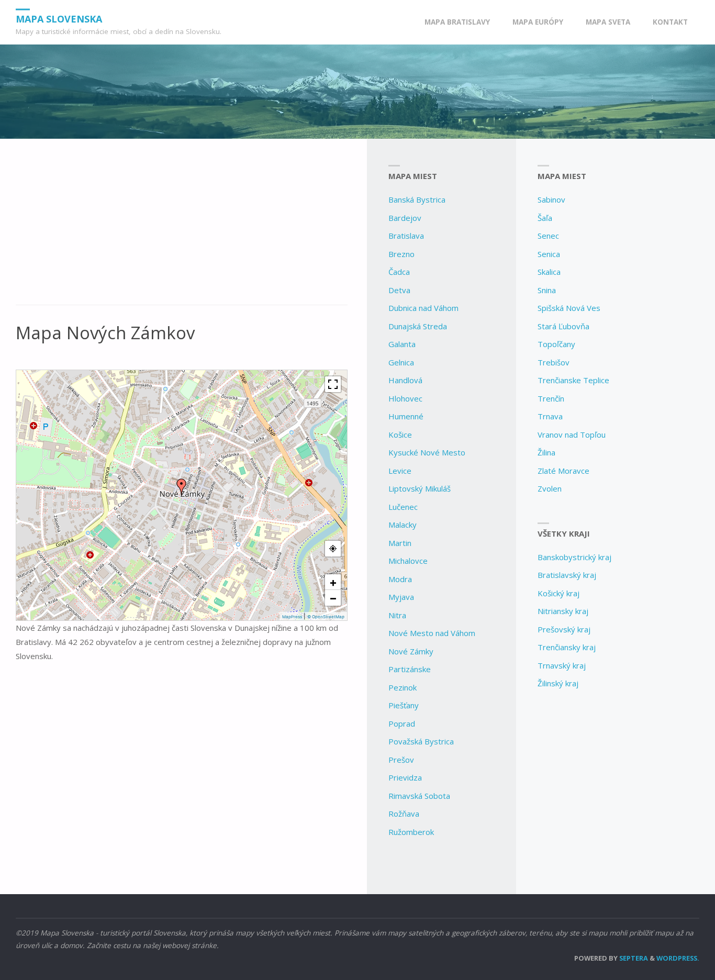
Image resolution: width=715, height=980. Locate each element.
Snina (547, 290)
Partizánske (409, 669)
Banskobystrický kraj (574, 557)
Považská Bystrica (421, 741)
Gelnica (401, 362)
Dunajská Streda (417, 326)
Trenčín (551, 398)
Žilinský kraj (558, 683)
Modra (400, 579)
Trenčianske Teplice (573, 380)
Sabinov (551, 199)
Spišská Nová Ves (569, 308)
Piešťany (403, 705)
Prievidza (405, 777)
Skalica (549, 271)
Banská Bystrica (416, 199)
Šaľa (545, 218)
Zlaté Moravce (563, 470)
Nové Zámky (410, 651)
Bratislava (406, 235)
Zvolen (550, 488)
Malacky (402, 524)
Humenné (405, 416)
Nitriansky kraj (563, 611)
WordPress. (677, 958)
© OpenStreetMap (325, 616)
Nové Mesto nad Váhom (431, 633)
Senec (548, 235)
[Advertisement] (182, 227)
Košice (400, 434)
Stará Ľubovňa (563, 326)
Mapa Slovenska (59, 18)
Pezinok (402, 687)
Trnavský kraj (562, 665)
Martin (399, 543)
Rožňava (403, 813)
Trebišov (553, 362)
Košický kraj (558, 593)
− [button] (333, 598)
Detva (399, 290)
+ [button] (333, 582)
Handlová (405, 380)
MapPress (292, 616)
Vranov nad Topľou (572, 434)
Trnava (550, 416)
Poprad (401, 723)
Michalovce (408, 560)
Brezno (401, 254)
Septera (633, 958)
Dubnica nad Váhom (423, 308)
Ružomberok (411, 832)
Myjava (401, 597)
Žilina (546, 452)
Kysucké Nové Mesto (426, 452)
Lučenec (403, 507)
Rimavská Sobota (419, 795)
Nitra (397, 615)
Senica (549, 254)
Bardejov (404, 218)
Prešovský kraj (564, 629)
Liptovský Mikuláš (419, 488)
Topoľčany (556, 344)
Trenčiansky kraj (567, 647)
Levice (399, 470)
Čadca (399, 271)
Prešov (401, 759)
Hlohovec (405, 398)
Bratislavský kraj (567, 575)
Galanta (402, 344)
